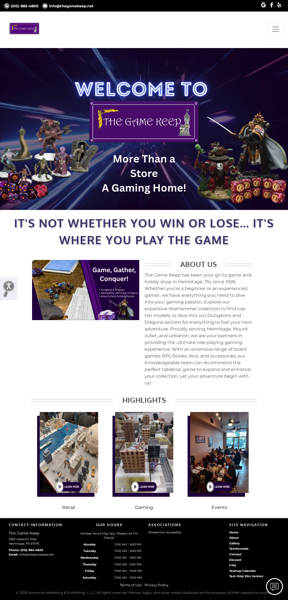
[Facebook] (271, 5)
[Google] (263, 5)
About (234, 538)
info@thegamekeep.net (71, 6)
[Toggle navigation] (276, 29)
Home (233, 532)
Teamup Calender (242, 571)
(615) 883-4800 (25, 6)
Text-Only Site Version (246, 576)
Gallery (234, 543)
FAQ (232, 565)
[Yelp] (279, 5)
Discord (235, 560)
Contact (235, 554)
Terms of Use (131, 585)
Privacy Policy (156, 585)
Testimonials (239, 549)
